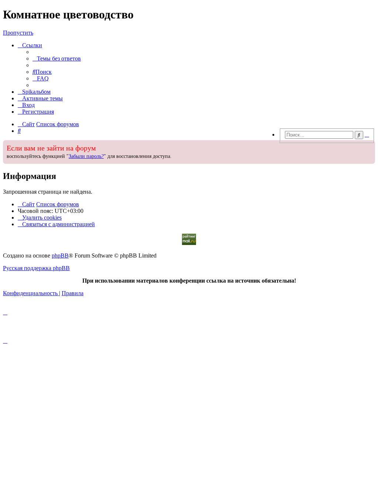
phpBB (60, 255)
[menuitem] (56, 58)
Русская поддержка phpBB (36, 268)
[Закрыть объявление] (275, 145)
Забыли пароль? (86, 156)
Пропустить (18, 33)
